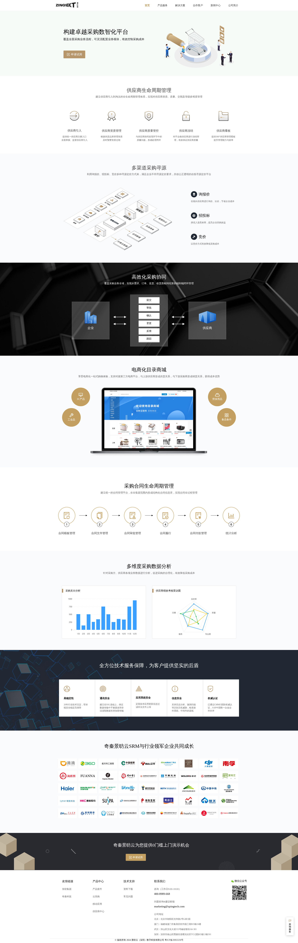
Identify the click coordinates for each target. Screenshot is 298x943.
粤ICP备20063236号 (174, 940)
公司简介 (233, 5)
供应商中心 (98, 911)
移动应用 (97, 904)
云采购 (96, 896)
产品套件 (97, 889)
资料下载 (128, 889)
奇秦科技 (66, 896)
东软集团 (66, 889)
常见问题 (128, 896)
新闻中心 (216, 5)
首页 (147, 5)
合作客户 (198, 5)
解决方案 (180, 5)
